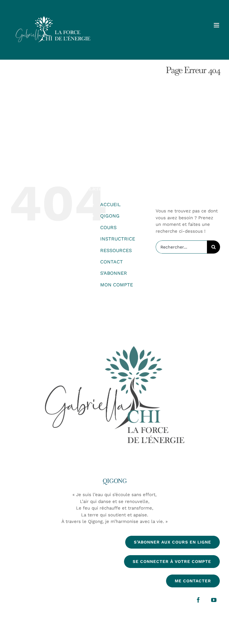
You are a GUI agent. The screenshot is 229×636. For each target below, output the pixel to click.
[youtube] (214, 600)
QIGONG (110, 216)
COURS (108, 227)
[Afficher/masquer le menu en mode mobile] (217, 25)
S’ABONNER (113, 273)
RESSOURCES (116, 250)
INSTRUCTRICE (117, 239)
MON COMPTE (116, 285)
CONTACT (111, 262)
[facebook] (198, 600)
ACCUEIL (110, 204)
